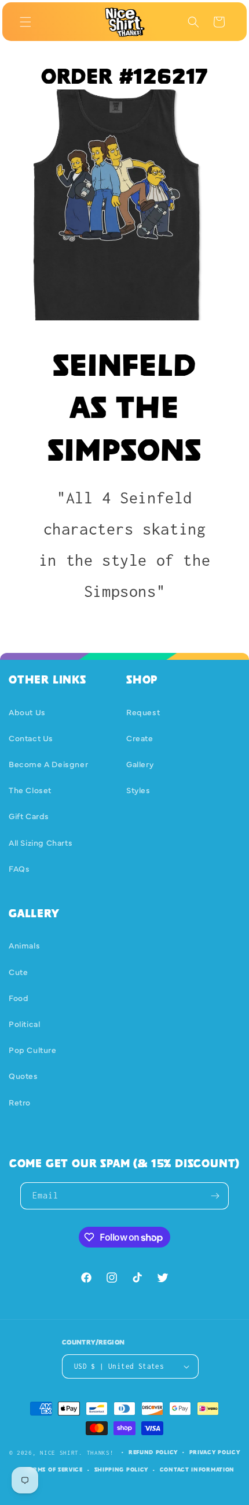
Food (18, 997)
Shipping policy (121, 1469)
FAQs (19, 868)
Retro (20, 1102)
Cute (18, 971)
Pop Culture (33, 1049)
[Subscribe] (215, 1195)
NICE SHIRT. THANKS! (76, 1452)
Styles (138, 790)
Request (143, 712)
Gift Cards (29, 815)
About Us (27, 712)
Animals (24, 945)
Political (24, 1023)
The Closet (30, 790)
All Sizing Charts (40, 842)
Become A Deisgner (48, 764)
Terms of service (54, 1469)
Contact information (197, 1469)
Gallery (139, 764)
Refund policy (153, 1452)
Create (139, 738)
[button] (25, 22)
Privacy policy (214, 1452)
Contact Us (31, 738)
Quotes (23, 1075)
